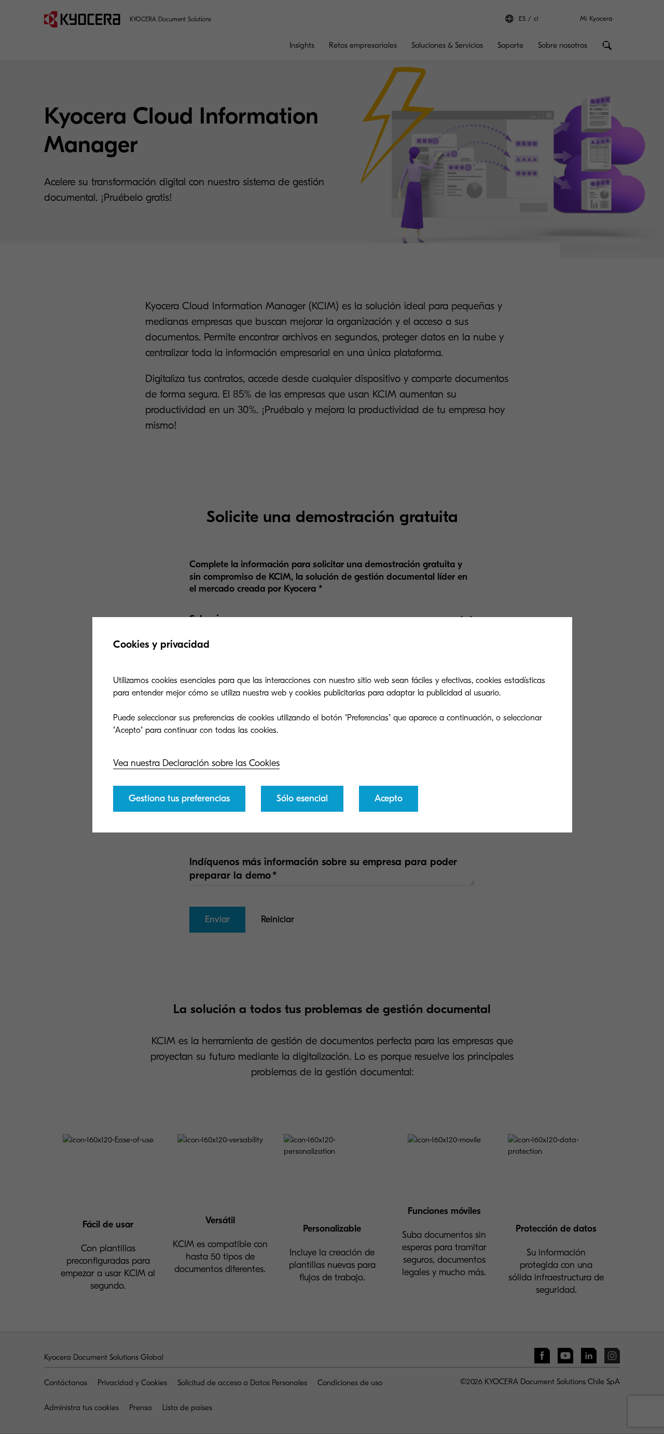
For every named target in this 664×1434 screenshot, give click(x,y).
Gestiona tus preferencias (179, 798)
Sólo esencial (302, 798)
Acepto (389, 798)
